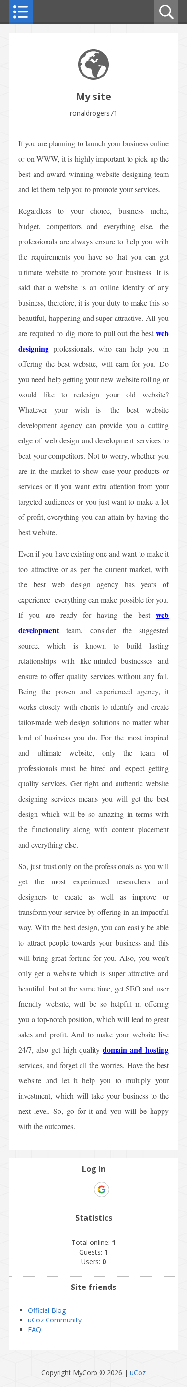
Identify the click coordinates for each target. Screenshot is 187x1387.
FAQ (34, 1329)
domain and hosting (136, 1049)
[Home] (93, 77)
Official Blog (47, 1310)
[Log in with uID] (85, 1189)
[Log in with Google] (101, 1189)
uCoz (138, 1372)
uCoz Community (55, 1319)
